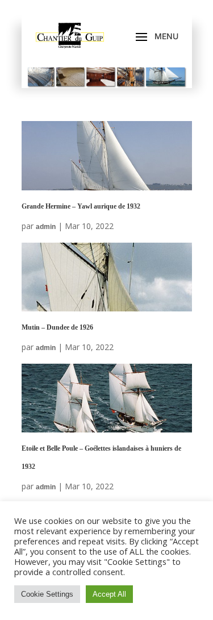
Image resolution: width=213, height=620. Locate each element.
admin (46, 227)
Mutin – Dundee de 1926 (57, 327)
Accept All (109, 594)
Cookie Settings (47, 594)
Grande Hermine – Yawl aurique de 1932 (81, 206)
